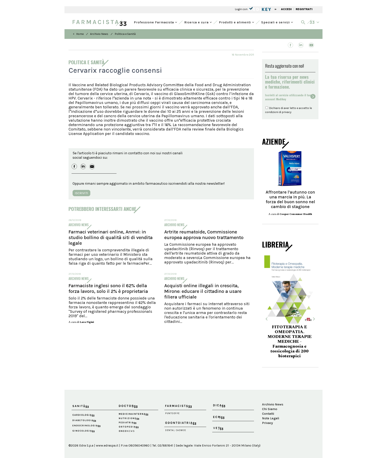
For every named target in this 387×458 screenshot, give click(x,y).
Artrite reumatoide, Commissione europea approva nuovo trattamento (203, 234)
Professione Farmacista (154, 21)
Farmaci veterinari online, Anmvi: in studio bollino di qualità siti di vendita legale (111, 237)
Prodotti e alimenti (235, 21)
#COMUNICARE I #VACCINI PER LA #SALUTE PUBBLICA (290, 340)
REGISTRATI (304, 9)
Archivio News (99, 34)
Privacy (267, 411)
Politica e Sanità (125, 34)
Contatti (268, 402)
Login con (241, 9)
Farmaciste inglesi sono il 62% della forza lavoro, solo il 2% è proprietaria (108, 288)
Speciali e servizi (276, 21)
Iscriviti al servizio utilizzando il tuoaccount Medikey (288, 97)
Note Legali (270, 406)
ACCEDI (286, 9)
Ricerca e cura (197, 21)
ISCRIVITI (81, 193)
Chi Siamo (269, 397)
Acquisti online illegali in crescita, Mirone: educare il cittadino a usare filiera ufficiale (202, 291)
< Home (78, 34)
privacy (286, 112)
